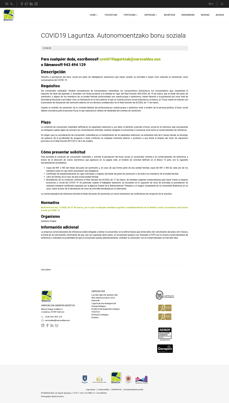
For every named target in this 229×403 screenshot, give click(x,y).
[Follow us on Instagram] (36, 3)
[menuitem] (93, 15)
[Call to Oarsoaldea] (11, 3)
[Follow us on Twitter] (26, 3)
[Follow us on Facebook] (21, 3)
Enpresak (95, 300)
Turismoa (95, 312)
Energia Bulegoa (98, 306)
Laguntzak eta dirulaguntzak (103, 303)
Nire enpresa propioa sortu (103, 298)
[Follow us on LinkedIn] (31, 3)
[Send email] (6, 3)
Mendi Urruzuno (58, 396)
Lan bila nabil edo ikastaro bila (104, 295)
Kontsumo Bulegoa (99, 314)
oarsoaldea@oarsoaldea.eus (57, 320)
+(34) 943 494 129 (53, 317)
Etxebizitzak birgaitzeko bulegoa (105, 309)
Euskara (94, 317)
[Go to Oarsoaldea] (8, 15)
